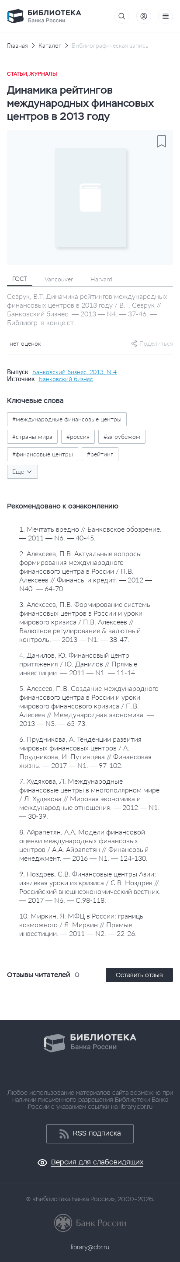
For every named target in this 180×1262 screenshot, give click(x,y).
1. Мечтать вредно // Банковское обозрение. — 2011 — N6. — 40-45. (90, 533)
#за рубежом (122, 436)
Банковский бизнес (66, 378)
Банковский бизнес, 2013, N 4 (74, 371)
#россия (78, 436)
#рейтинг (100, 454)
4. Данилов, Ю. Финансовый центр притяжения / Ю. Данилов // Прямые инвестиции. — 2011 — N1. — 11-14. (78, 664)
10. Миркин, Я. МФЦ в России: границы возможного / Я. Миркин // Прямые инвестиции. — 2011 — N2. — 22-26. (82, 924)
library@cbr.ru (90, 1247)
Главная (17, 45)
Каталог (49, 45)
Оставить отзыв (139, 975)
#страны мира (32, 436)
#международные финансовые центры (66, 419)
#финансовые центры (42, 454)
